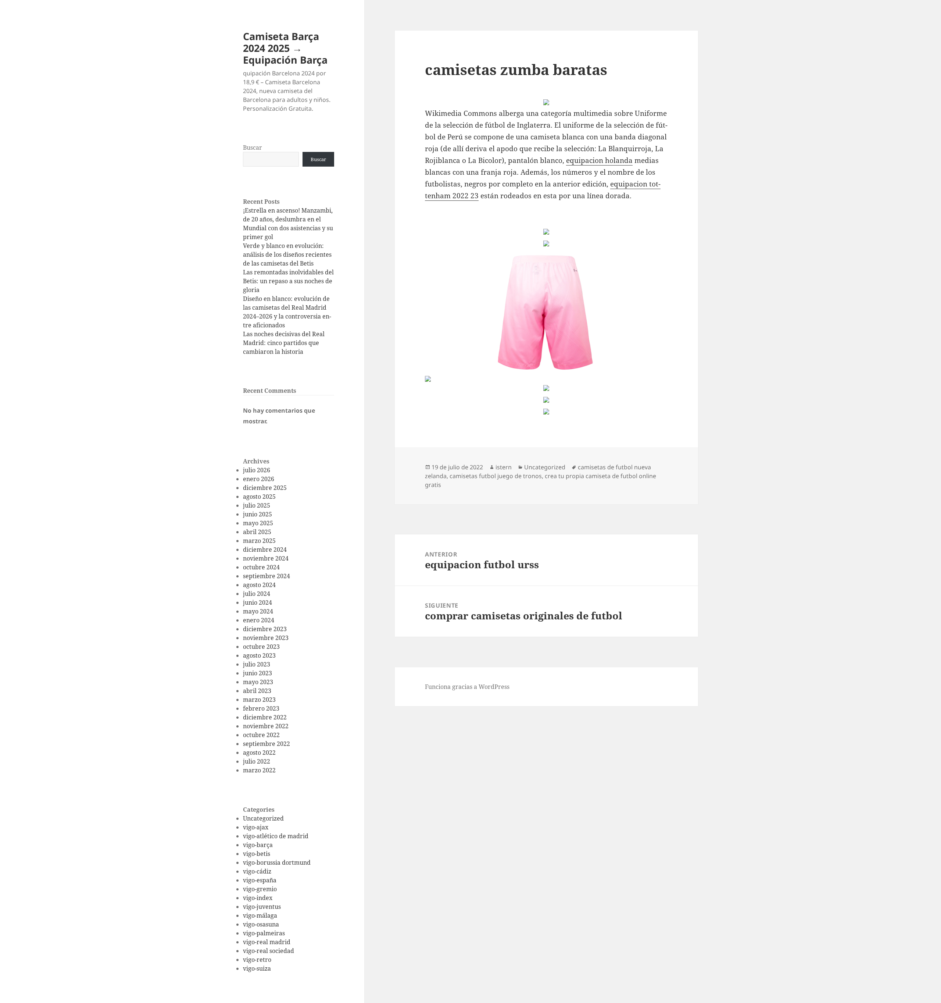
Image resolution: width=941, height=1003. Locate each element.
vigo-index (257, 898)
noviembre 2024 (266, 558)
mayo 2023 (258, 682)
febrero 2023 (261, 708)
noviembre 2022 (266, 726)
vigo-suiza (257, 968)
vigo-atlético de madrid (275, 836)
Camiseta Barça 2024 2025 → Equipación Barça (285, 48)
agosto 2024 (259, 585)
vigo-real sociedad (268, 951)
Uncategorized (263, 818)
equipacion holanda (599, 160)
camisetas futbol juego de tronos (496, 476)
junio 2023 (257, 673)
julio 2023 (256, 664)
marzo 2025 (259, 541)
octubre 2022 (261, 735)
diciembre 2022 (265, 717)
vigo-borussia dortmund (277, 862)
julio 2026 (256, 470)
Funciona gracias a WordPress (467, 687)
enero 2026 (258, 479)
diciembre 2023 (265, 629)
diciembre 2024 (265, 549)
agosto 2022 (259, 752)
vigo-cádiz (257, 871)
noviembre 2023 (266, 638)
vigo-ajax (255, 827)
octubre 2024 (261, 567)
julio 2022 (256, 761)
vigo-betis (256, 854)
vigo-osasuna (261, 924)
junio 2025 (257, 514)
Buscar (252, 147)
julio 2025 (256, 505)
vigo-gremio (260, 889)
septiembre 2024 (266, 576)
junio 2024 (257, 602)
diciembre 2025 (265, 488)
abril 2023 (257, 691)
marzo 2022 (259, 770)
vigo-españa (259, 880)
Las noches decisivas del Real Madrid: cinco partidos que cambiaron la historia (284, 343)
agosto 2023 (259, 655)
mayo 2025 (258, 523)
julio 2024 (256, 594)
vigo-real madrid (266, 942)
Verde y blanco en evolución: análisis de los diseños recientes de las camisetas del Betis (287, 254)
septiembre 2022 (266, 744)
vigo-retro (257, 960)
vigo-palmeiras (264, 933)
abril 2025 (257, 532)
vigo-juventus (262, 907)
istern (503, 467)
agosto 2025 (259, 496)
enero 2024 (258, 620)
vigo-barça (258, 845)
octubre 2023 (261, 647)
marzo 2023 (259, 700)
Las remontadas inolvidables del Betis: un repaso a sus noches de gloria (288, 281)
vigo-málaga (260, 915)
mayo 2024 (258, 611)
